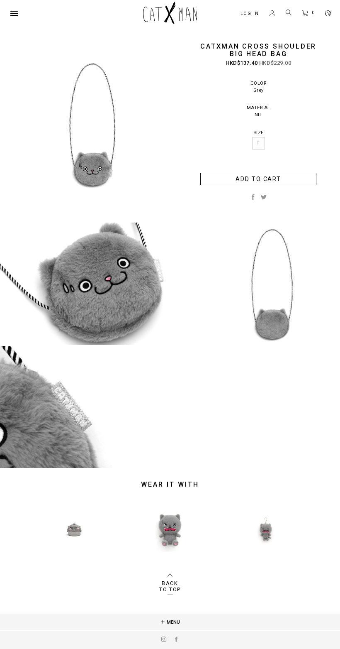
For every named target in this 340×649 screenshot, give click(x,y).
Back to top (170, 586)
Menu (172, 622)
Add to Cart (258, 179)
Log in (249, 13)
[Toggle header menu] (14, 13)
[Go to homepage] (170, 22)
